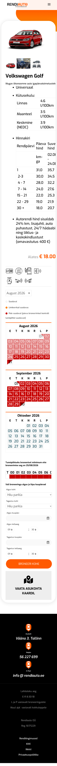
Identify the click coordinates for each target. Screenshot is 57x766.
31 (10, 362)
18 (34, 394)
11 (34, 389)
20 (47, 394)
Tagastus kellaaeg (14, 548)
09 (22, 389)
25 (16, 357)
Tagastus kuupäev (14, 537)
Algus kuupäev (13, 513)
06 (47, 383)
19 (40, 394)
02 (22, 383)
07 (10, 389)
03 (28, 383)
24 (28, 399)
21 (10, 399)
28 (34, 357)
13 (46, 389)
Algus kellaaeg (13, 524)
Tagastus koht (12, 501)
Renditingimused (28, 738)
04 (34, 383)
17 (28, 394)
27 (28, 357)
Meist (28, 749)
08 (16, 389)
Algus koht (10, 489)
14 (10, 394)
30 (47, 357)
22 (16, 399)
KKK (28, 744)
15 (16, 394)
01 (16, 383)
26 (22, 357)
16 (22, 394)
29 (41, 357)
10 (28, 389)
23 (22, 399)
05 (40, 383)
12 (40, 389)
